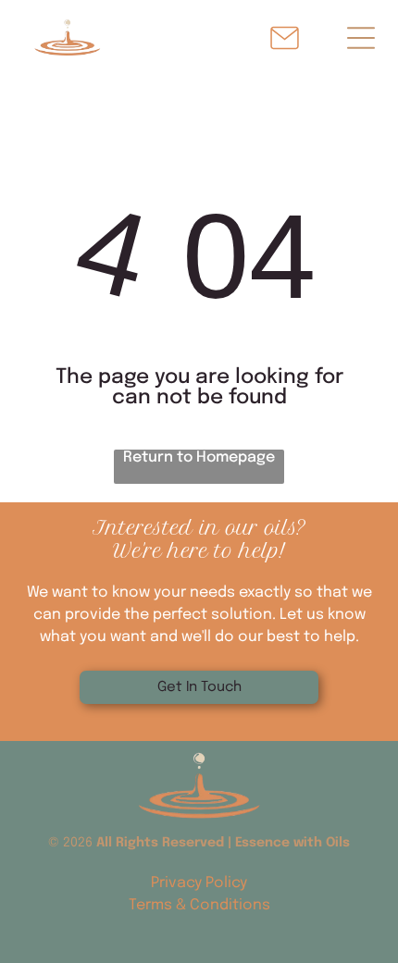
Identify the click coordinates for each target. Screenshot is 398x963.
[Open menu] (361, 38)
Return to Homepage (199, 457)
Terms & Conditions (199, 905)
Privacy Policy (199, 883)
